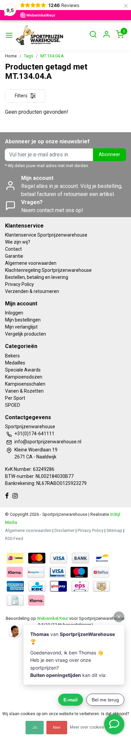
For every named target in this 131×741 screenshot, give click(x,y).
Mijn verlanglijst (21, 327)
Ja (34, 727)
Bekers (12, 355)
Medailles (15, 362)
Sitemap (114, 530)
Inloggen (14, 312)
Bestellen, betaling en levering (36, 277)
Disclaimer (64, 530)
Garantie (14, 256)
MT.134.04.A (52, 55)
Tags (28, 55)
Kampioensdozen (23, 377)
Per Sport (15, 398)
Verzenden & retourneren (32, 291)
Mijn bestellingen (23, 320)
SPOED (12, 405)
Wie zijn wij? (17, 242)
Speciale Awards (23, 370)
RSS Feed (14, 538)
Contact (13, 249)
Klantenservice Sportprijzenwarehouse (46, 235)
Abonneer (109, 154)
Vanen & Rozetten (24, 391)
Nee (56, 727)
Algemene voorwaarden (30, 263)
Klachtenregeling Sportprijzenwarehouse (48, 270)
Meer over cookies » (88, 727)
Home (11, 55)
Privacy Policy (19, 284)
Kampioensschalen (25, 384)
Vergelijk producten (25, 334)
